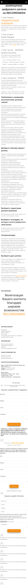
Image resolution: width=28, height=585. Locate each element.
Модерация (4, 329)
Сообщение (3, 414)
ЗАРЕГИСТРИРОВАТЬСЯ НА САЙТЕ (14, 490)
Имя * (1, 456)
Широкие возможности (7, 358)
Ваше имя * (3, 394)
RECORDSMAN (14, 314)
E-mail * (2, 407)
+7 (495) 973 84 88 (10, 368)
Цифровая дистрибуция (7, 345)
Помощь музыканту (6, 356)
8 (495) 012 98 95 (19, 430)
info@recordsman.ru (9, 369)
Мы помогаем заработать (7, 344)
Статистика (4, 334)
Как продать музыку (6, 355)
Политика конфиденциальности (9, 348)
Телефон (2, 400)
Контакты (3, 347)
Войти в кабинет (5, 332)
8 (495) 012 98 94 (9, 430)
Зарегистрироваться (6, 331)
